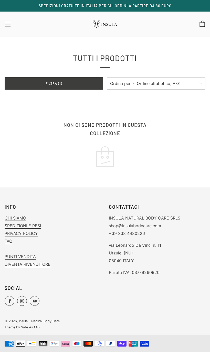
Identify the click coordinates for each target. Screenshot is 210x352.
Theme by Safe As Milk (22, 327)
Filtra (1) (54, 83)
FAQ (8, 241)
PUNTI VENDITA (20, 256)
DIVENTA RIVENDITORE (27, 264)
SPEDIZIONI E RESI (23, 225)
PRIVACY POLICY (21, 233)
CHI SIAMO (15, 218)
